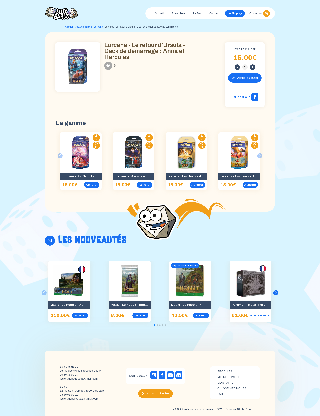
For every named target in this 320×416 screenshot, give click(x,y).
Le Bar (197, 13)
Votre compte (229, 377)
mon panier (227, 382)
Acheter (80, 315)
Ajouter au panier (247, 77)
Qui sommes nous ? (232, 388)
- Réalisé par (237, 409)
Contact (215, 13)
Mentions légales (204, 409)
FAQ (220, 394)
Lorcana (98, 27)
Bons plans (178, 13)
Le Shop (233, 13)
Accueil (159, 13)
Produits (225, 371)
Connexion (256, 13)
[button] (275, 292)
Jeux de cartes (83, 27)
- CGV (218, 409)
